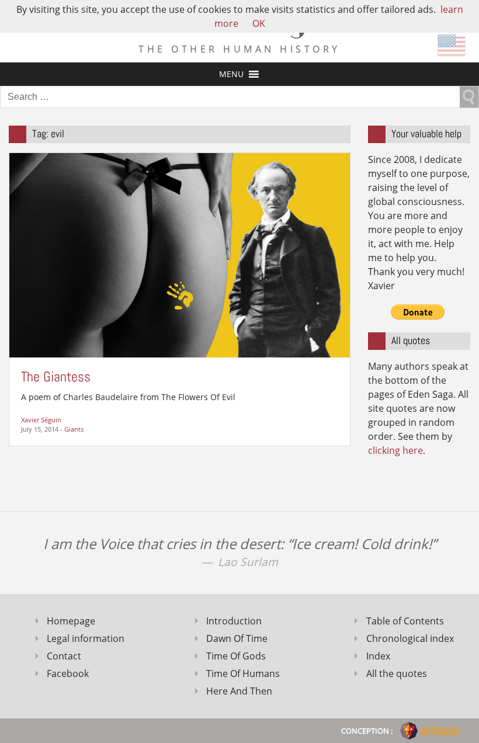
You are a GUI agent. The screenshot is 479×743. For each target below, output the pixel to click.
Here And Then (239, 691)
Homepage (71, 620)
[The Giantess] (179, 254)
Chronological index (410, 638)
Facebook (68, 673)
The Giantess (56, 376)
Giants (74, 429)
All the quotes (396, 673)
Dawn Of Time (237, 638)
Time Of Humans (243, 673)
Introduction (234, 620)
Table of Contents (405, 620)
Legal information (85, 638)
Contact (64, 656)
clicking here (395, 450)
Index (378, 656)
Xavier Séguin (41, 419)
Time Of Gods (236, 656)
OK (258, 23)
